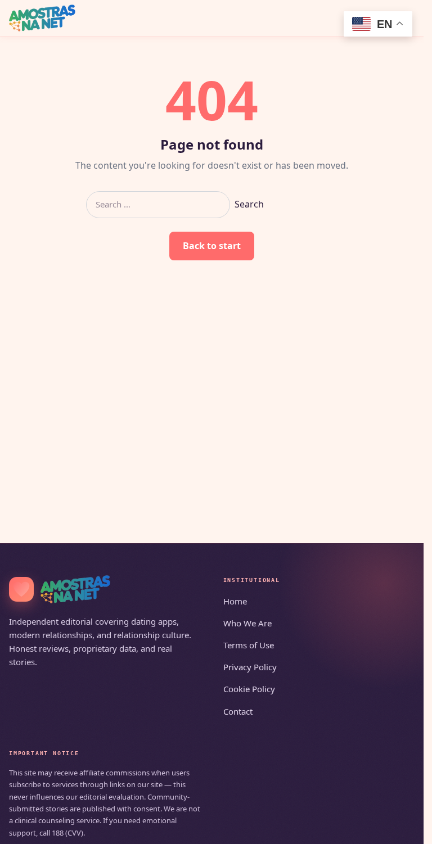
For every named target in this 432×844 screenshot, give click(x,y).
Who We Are (247, 623)
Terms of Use (248, 645)
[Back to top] (399, 828)
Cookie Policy (249, 688)
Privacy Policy (250, 667)
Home (235, 601)
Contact (238, 711)
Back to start (212, 246)
